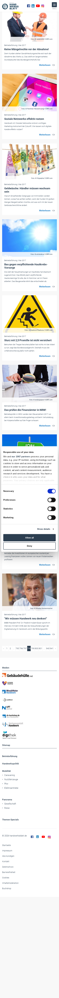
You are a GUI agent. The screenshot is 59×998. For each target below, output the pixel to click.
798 (29, 648)
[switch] (52, 500)
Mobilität (6, 771)
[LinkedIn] (33, 6)
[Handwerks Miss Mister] (29, 691)
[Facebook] (28, 6)
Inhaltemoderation (10, 883)
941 (51, 648)
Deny (29, 546)
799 (33, 648)
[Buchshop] (29, 716)
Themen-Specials (10, 819)
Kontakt (5, 861)
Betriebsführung (9, 756)
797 (25, 648)
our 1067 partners (21, 456)
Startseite (6, 845)
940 (48, 648)
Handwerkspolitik (10, 763)
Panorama (7, 799)
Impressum (7, 851)
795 (17, 648)
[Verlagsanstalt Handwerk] (29, 724)
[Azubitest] (29, 700)
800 (36, 648)
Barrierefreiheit (8, 872)
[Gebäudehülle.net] (29, 675)
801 (40, 648)
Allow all (29, 537)
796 (21, 648)
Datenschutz (7, 867)
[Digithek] (29, 735)
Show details (43, 529)
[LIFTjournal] (29, 708)
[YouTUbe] (38, 6)
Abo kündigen (8, 856)
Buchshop (6, 888)
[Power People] (29, 683)
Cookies (5, 878)
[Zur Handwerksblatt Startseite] (10, 6)
